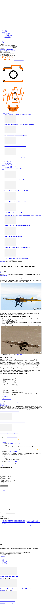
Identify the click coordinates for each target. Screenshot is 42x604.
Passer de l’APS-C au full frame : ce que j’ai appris (15, 157)
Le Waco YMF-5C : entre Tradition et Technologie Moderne (17, 247)
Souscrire (5, 492)
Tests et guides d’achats (6, 113)
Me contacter (4, 41)
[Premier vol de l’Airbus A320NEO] (8, 599)
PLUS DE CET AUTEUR (14, 411)
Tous (5, 114)
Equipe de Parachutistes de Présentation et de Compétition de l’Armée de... (16, 588)
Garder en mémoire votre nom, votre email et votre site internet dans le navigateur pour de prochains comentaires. (19, 484)
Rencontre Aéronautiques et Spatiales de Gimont (30, 215)
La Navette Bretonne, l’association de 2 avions (12, 402)
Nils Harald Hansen (3, 275)
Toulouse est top (7, 159)
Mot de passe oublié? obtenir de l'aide (6, 49)
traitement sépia (19, 354)
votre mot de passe (13, 47)
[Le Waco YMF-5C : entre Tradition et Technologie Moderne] (10, 245)
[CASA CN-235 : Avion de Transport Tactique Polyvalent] (10, 256)
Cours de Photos (5, 39)
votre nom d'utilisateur (13, 46)
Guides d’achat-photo (9, 114)
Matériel (6, 31)
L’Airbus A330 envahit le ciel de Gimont (12, 401)
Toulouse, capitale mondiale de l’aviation (13, 236)
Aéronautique (4, 214)
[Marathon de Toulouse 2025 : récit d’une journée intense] (10, 199)
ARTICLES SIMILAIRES (5, 411)
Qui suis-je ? (4, 30)
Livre (18, 114)
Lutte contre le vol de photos (7, 559)
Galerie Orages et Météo (8, 35)
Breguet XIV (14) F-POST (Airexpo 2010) (9, 433)
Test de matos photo (28, 114)
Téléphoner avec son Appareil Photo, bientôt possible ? (16, 135)
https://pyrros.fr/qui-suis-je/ (4, 405)
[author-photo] (3, 403)
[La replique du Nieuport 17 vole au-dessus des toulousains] (6, 420)
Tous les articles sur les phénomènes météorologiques (13, 168)
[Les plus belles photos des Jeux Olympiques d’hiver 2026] (10, 188)
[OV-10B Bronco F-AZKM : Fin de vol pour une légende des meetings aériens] (10, 223)
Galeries (3, 32)
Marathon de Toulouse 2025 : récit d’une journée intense (16, 201)
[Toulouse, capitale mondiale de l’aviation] (10, 234)
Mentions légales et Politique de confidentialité (7, 50)
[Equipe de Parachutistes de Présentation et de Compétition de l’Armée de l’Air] (8, 586)
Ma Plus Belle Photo (5, 40)
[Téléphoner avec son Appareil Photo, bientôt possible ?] (10, 133)
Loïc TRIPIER (2, 269)
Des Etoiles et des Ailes (12, 215)
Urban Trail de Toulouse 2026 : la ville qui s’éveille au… (16, 179)
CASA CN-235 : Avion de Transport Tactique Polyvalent (16, 258)
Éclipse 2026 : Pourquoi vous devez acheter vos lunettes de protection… (19, 124)
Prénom (1, 515)
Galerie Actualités (7, 33)
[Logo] (13, 85)
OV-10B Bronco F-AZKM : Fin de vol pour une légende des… (18, 225)
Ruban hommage (5, 42)
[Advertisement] (21, 500)
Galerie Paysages (7, 36)
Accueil (3, 29)
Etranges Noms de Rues (8, 164)
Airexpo (7, 215)
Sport (3, 169)
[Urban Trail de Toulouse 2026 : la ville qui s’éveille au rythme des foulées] (10, 177)
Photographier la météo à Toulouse (32, 520)
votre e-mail (12, 53)
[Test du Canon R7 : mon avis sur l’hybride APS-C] (10, 144)
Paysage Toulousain (8, 161)
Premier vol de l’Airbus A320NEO (7, 601)
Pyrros (9, 443)
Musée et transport (19, 215)
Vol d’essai (39, 215)
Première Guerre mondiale (6, 399)
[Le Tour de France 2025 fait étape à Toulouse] (10, 210)
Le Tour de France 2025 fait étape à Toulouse (14, 212)
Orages (3, 165)
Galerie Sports (7, 34)
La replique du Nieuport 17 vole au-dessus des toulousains (12, 422)
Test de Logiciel (22, 114)
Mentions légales (5, 563)
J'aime (4, 490)
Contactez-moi (2, 556)
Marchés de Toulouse (8, 162)
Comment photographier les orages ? (10, 166)
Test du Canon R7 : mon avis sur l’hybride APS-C (15, 146)
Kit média (4, 562)
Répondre (4, 442)
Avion (4, 261)
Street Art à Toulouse (8, 163)
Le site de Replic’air (5, 396)
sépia (3, 400)
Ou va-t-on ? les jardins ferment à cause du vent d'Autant (11, 525)
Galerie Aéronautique (8, 37)
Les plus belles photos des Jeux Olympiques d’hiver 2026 (16, 190)
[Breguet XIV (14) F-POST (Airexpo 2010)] (6, 431)
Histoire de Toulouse (8, 160)
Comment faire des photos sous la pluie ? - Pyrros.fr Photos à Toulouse (13, 520)
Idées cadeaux (15, 114)
